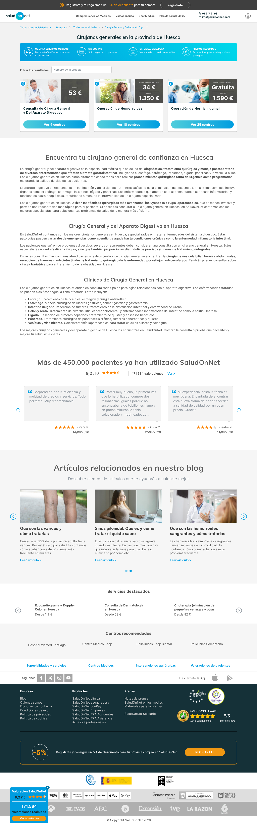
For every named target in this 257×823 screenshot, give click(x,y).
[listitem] (54, 105)
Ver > (171, 373)
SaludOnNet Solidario (140, 714)
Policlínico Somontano (207, 644)
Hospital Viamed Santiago (47, 645)
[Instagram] (59, 678)
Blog (23, 698)
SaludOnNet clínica (86, 698)
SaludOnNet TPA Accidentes (92, 714)
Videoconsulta (124, 15)
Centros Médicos (101, 665)
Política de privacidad (35, 714)
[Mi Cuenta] (248, 16)
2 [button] (130, 445)
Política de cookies (33, 718)
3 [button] (137, 445)
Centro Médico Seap (97, 644)
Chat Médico (147, 15)
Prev (13, 516)
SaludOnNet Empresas (88, 710)
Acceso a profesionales (89, 722)
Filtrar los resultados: (34, 70)
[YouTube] (68, 678)
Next (244, 516)
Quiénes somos (31, 702)
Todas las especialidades (34, 27)
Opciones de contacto (36, 706)
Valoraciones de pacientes (210, 665)
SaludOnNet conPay (86, 706)
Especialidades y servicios (46, 665)
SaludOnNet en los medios (143, 702)
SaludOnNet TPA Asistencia (92, 718)
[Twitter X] (50, 678)
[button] (18, 410)
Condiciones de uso (34, 710)
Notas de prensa (136, 698)
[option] (128, 410)
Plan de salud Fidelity (172, 15)
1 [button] (124, 445)
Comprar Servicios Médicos (93, 15)
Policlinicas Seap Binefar (154, 644)
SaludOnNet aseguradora (90, 702)
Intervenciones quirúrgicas (156, 665)
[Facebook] (41, 678)
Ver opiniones (29, 818)
